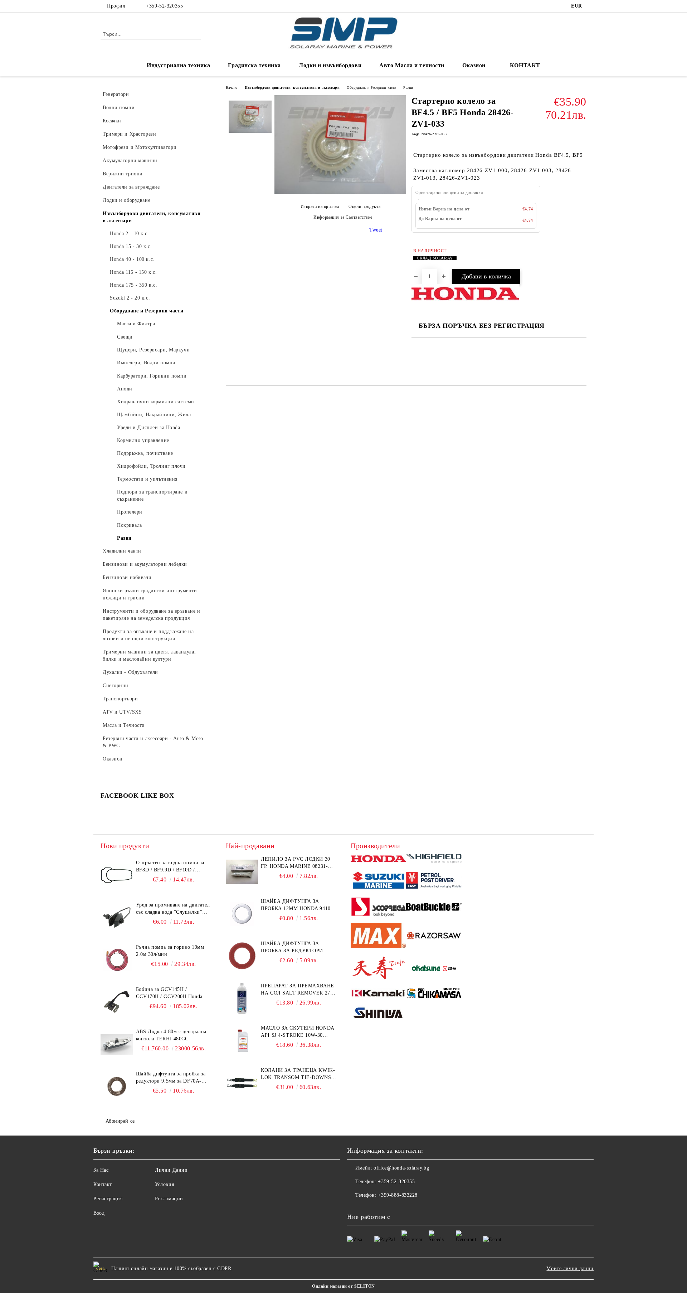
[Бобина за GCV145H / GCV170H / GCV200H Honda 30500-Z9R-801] (117, 1002)
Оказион (474, 65)
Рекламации (169, 1198)
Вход (98, 1213)
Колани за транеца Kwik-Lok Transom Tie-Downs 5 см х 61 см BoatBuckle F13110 (298, 1074)
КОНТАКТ (525, 65)
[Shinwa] (378, 1014)
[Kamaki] (378, 994)
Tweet (376, 230)
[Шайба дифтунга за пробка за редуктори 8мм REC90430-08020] (242, 956)
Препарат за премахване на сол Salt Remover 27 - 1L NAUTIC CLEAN (297, 990)
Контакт (102, 1184)
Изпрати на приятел (320, 206)
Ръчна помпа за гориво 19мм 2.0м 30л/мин (170, 950)
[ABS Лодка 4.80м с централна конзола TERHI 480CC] (117, 1044)
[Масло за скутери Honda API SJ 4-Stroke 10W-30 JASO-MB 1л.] (242, 1041)
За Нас (100, 1170)
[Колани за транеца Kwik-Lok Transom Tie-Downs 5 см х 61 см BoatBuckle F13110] (242, 1083)
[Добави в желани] (581, 258)
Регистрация (107, 1198)
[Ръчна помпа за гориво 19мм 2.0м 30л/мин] (117, 960)
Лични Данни (171, 1170)
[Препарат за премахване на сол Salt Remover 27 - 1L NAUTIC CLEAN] (242, 998)
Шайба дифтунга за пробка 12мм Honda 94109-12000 (298, 905)
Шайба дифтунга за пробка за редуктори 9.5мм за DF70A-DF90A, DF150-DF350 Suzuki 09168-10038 (171, 1078)
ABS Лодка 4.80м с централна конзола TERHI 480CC (171, 1035)
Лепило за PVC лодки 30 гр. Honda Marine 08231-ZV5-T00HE (295, 863)
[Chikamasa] (434, 994)
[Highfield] (434, 860)
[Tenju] (378, 968)
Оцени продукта (364, 206)
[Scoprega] (378, 908)
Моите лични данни (570, 1268)
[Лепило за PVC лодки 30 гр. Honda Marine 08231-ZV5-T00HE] (242, 872)
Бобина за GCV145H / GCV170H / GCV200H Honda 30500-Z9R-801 (169, 993)
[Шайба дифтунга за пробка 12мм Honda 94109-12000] (242, 914)
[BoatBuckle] (434, 908)
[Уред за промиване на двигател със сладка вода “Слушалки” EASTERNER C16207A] (117, 917)
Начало (232, 87)
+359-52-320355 (164, 6)
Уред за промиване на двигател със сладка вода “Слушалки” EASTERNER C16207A (173, 909)
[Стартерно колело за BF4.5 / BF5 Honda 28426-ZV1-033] (340, 192)
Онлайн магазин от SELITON (343, 1286)
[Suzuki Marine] (378, 881)
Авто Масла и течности (411, 65)
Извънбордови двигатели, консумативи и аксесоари (292, 87)
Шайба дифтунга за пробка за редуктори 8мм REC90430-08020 (292, 947)
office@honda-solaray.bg (401, 1168)
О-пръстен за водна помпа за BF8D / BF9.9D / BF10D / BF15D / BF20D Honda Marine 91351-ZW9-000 (170, 867)
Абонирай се (120, 1121)
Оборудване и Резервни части (371, 87)
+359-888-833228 (397, 1195)
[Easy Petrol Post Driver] (434, 881)
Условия (164, 1184)
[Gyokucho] (434, 936)
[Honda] (378, 859)
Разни (408, 87)
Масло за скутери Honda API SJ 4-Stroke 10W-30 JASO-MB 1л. (297, 1032)
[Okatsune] (434, 969)
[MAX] (378, 936)
